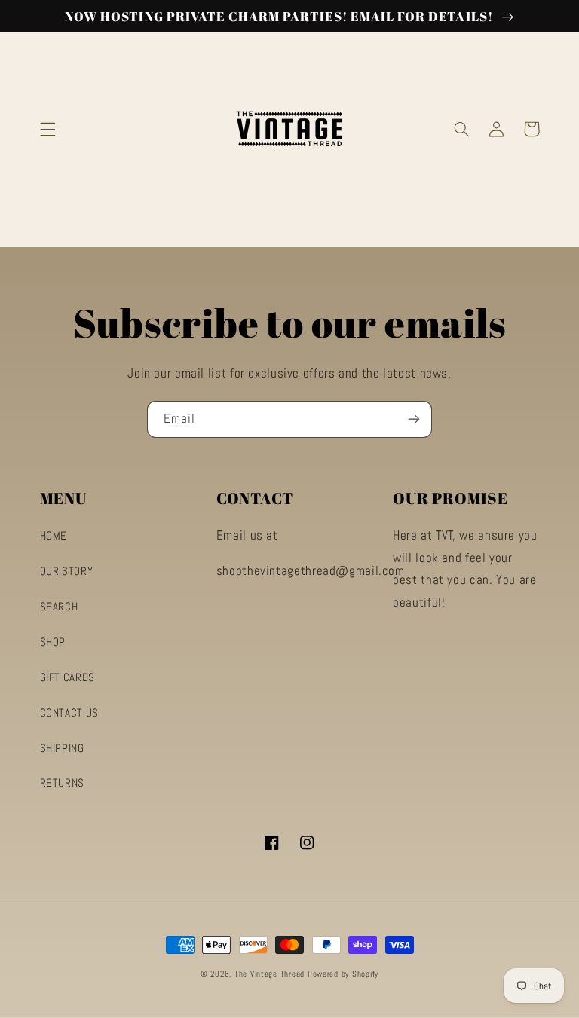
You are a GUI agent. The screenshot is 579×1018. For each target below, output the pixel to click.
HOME (54, 536)
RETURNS (62, 783)
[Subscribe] (414, 419)
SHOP (53, 642)
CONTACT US (69, 713)
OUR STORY (66, 571)
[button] (47, 129)
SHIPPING (62, 748)
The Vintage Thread (269, 974)
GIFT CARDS (67, 677)
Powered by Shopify (343, 974)
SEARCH (59, 606)
